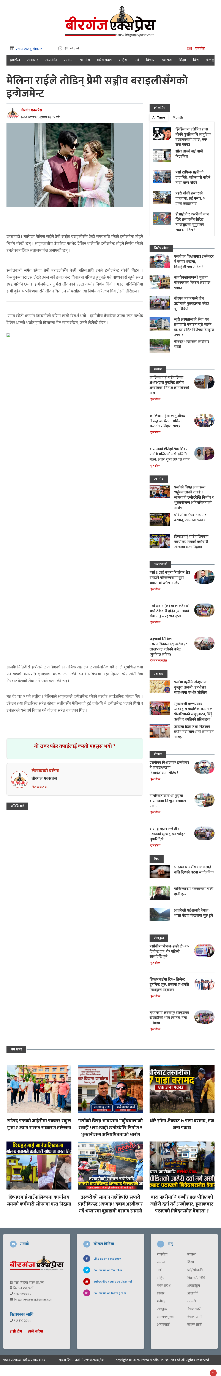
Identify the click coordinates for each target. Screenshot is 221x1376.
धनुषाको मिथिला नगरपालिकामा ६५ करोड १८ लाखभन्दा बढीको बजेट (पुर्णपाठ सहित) (168, 646)
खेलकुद (211, 60)
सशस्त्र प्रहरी (194, 1325)
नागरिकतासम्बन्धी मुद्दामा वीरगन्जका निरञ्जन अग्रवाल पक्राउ (192, 283)
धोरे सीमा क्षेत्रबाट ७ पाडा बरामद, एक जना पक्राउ (191, 517)
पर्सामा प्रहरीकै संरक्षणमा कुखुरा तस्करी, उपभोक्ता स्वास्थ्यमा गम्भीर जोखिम (190, 687)
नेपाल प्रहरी (194, 1309)
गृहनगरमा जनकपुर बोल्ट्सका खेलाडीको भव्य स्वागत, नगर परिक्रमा (169, 1018)
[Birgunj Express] (110, 20)
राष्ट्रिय (123, 60)
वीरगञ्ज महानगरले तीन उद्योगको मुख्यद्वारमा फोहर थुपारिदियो (191, 303)
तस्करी (191, 1301)
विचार (150, 60)
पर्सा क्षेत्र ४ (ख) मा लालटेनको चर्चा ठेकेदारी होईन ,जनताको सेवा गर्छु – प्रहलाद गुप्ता (169, 611)
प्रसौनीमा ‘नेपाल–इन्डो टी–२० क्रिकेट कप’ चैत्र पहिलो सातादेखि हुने (169, 951)
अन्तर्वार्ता (192, 1293)
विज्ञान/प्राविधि (196, 1278)
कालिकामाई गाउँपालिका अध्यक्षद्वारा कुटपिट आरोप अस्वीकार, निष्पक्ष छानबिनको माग (169, 385)
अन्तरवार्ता (160, 564)
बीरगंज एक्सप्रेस (31, 110)
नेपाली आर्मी (194, 1317)
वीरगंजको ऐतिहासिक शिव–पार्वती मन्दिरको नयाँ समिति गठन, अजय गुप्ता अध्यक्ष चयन (170, 454)
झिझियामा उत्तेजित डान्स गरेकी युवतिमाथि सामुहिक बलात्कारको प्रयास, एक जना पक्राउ (193, 137)
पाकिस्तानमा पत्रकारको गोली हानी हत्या (193, 891)
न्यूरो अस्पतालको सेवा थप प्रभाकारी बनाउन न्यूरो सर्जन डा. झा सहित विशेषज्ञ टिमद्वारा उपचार (194, 327)
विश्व (196, 60)
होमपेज (15, 60)
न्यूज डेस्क (155, 399)
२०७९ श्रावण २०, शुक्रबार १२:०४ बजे (40, 117)
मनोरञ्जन (162, 1301)
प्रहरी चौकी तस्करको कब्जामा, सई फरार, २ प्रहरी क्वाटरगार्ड (190, 198)
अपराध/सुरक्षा (165, 1317)
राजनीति (51, 60)
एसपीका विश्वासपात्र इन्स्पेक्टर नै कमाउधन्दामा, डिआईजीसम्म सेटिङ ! (194, 262)
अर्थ (136, 60)
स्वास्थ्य (166, 60)
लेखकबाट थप (40, 787)
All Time (158, 117)
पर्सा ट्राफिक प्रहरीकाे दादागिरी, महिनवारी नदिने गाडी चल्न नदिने (192, 177)
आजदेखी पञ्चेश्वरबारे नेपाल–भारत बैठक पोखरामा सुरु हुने (193, 913)
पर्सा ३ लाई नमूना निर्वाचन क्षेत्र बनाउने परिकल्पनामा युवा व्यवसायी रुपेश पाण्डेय (170, 578)
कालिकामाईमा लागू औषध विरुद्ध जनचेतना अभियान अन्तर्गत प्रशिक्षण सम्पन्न (167, 421)
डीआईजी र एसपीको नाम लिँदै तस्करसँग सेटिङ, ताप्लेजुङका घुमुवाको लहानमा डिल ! (192, 222)
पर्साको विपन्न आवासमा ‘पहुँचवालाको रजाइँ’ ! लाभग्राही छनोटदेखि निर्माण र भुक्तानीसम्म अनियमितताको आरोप (194, 497)
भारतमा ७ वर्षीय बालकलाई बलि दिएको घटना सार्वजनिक (194, 869)
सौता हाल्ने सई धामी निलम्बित (189, 154)
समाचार (32, 60)
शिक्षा (182, 60)
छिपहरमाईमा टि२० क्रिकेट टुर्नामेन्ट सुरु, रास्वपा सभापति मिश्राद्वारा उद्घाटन (169, 984)
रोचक (158, 754)
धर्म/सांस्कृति (195, 1270)
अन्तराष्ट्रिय (193, 1286)
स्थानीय (84, 60)
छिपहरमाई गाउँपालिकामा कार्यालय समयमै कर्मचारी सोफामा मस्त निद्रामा (191, 542)
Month (178, 117)
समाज (68, 60)
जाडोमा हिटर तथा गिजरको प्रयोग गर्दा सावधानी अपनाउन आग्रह (194, 732)
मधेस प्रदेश (104, 60)
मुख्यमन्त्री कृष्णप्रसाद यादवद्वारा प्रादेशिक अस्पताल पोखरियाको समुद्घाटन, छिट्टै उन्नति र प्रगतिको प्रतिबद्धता (193, 711)
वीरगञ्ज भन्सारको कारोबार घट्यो (191, 344)
